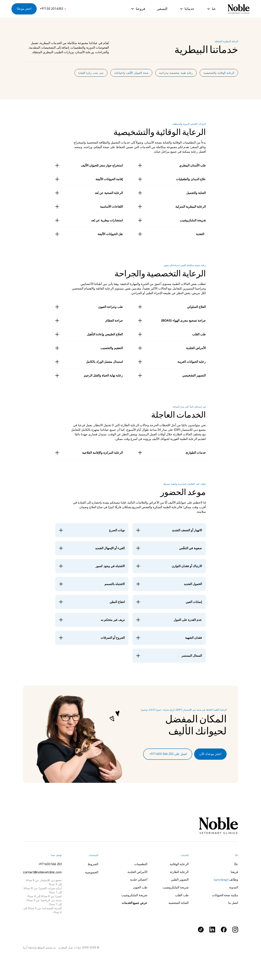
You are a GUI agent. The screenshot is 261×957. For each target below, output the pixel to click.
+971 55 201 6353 (51, 9)
